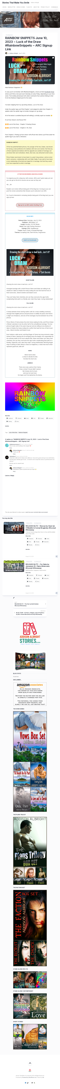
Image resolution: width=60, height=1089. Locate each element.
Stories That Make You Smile (15, 2)
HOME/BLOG (54, 7)
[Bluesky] (30, 1082)
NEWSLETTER (11, 7)
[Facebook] (25, 1082)
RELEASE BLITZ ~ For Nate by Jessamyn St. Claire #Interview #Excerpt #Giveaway (38, 566)
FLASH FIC (29, 7)
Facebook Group (49, 92)
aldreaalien (12, 456)
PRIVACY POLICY (45, 7)
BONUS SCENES (21, 7)
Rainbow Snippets (23, 432)
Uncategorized (9, 34)
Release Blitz (29, 523)
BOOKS (4, 7)
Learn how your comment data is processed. (36, 512)
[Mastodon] (32, 1082)
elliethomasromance (14, 444)
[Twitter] (34, 1082)
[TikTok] (27, 1082)
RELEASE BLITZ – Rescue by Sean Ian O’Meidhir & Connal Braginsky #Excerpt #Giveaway (41, 528)
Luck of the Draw (13, 432)
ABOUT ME (36, 7)
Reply (11, 447)
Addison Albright (14, 53)
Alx (43, 1077)
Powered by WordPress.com (29, 1077)
